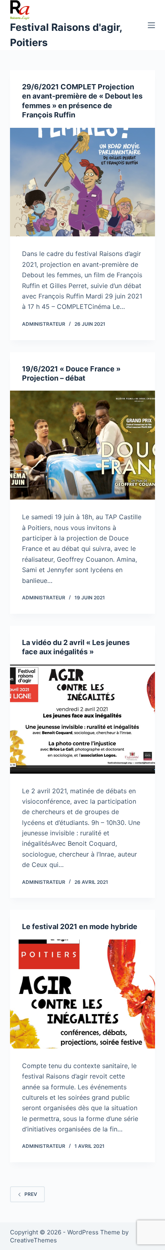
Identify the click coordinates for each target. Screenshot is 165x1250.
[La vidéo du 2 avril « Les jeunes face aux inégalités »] (82, 719)
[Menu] (151, 25)
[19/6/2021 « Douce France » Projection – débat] (82, 445)
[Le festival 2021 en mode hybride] (82, 994)
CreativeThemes (33, 1240)
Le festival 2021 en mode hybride (79, 926)
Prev (30, 1194)
